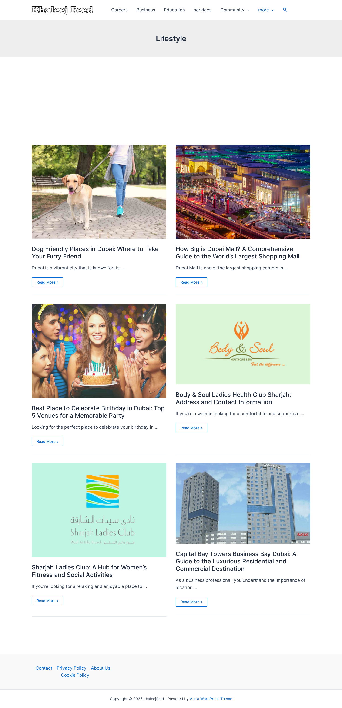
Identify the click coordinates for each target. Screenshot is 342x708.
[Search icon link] (285, 10)
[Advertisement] (171, 92)
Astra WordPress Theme (211, 698)
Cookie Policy (75, 675)
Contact (44, 668)
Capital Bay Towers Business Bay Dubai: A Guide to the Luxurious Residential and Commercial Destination (236, 561)
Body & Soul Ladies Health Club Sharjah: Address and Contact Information (233, 398)
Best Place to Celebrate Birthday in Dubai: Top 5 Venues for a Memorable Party (98, 411)
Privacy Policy (72, 668)
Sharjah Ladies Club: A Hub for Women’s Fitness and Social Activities (89, 571)
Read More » (47, 282)
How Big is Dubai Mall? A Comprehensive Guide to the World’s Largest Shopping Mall (237, 252)
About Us (100, 668)
